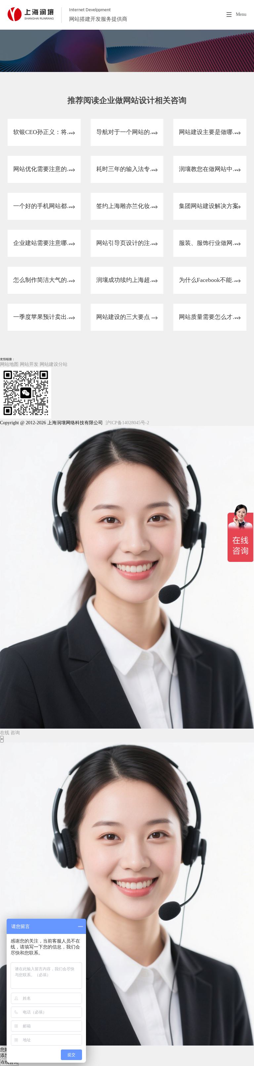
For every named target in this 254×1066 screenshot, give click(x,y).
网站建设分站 (53, 364)
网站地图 (9, 364)
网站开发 (29, 364)
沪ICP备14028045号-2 (127, 422)
